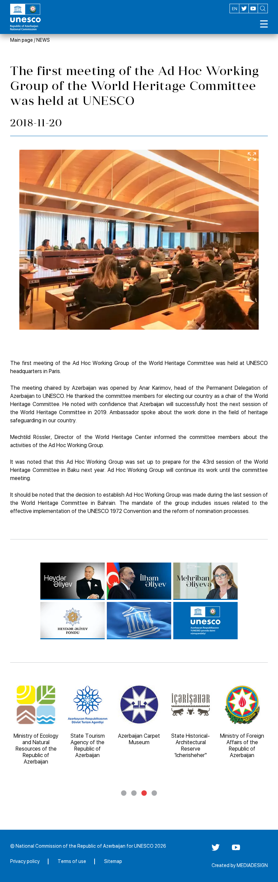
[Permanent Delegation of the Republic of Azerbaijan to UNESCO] (205, 620)
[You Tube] (236, 849)
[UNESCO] (139, 620)
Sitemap (113, 861)
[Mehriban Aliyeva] (205, 581)
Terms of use (72, 861)
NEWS (43, 40)
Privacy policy (25, 861)
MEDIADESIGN (252, 865)
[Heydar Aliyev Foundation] (72, 620)
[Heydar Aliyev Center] (72, 581)
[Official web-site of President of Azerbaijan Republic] (139, 581)
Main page (21, 40)
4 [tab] (154, 793)
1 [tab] (123, 793)
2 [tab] (134, 793)
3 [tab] (144, 793)
